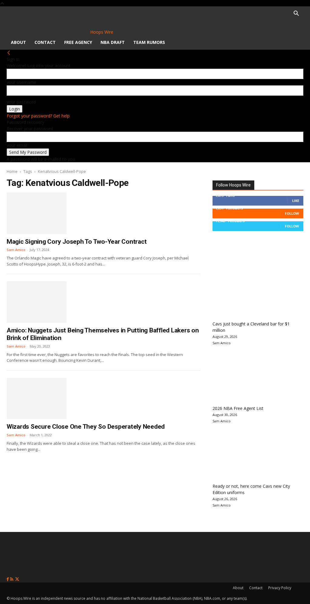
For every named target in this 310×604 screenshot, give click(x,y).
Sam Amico (16, 249)
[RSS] (12, 579)
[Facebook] (8, 579)
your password (21, 102)
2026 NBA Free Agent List (238, 408)
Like (295, 200)
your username (21, 82)
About (18, 42)
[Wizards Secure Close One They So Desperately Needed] (37, 398)
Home (12, 171)
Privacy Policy (279, 587)
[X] (17, 579)
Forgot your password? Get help (38, 116)
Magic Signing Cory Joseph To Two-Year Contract (77, 241)
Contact (45, 42)
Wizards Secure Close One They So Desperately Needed (86, 426)
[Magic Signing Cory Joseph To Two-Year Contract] (37, 213)
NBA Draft (113, 42)
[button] (296, 14)
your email (17, 145)
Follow (292, 213)
